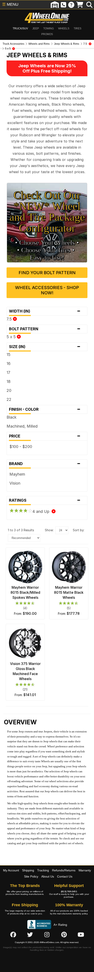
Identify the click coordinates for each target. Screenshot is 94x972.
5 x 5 (12, 336)
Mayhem (17, 474)
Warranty (84, 870)
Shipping (28, 870)
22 (9, 399)
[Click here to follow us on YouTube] (81, 934)
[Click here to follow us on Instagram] (47, 934)
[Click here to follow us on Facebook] (13, 934)
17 (8, 372)
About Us (47, 876)
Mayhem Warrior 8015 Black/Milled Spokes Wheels (25, 592)
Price (45, 436)
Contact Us (64, 876)
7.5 (10, 319)
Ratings (45, 500)
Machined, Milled (22, 426)
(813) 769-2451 (69, 891)
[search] (89, 4)
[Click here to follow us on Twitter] (30, 934)
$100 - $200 (20, 446)
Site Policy (31, 876)
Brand (45, 463)
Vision (14, 483)
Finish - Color (45, 409)
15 (8, 354)
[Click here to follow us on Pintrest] (64, 934)
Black (12, 417)
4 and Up (42, 511)
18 (8, 381)
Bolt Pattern (45, 329)
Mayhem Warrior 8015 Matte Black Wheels (69, 592)
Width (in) (45, 311)
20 (9, 390)
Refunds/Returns (63, 870)
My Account (11, 870)
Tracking (43, 870)
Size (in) (45, 346)
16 (8, 363)
